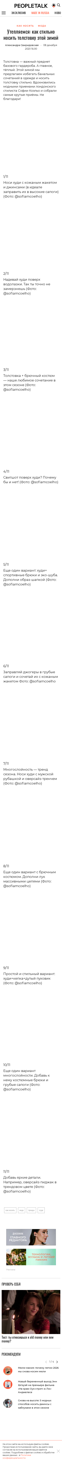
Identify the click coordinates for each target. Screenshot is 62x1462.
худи (41, 1210)
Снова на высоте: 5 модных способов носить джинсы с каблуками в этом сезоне (34, 1404)
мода (22, 1210)
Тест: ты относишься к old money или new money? (28, 1339)
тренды (31, 1210)
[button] (57, 1362)
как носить (10, 1210)
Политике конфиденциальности (17, 1456)
